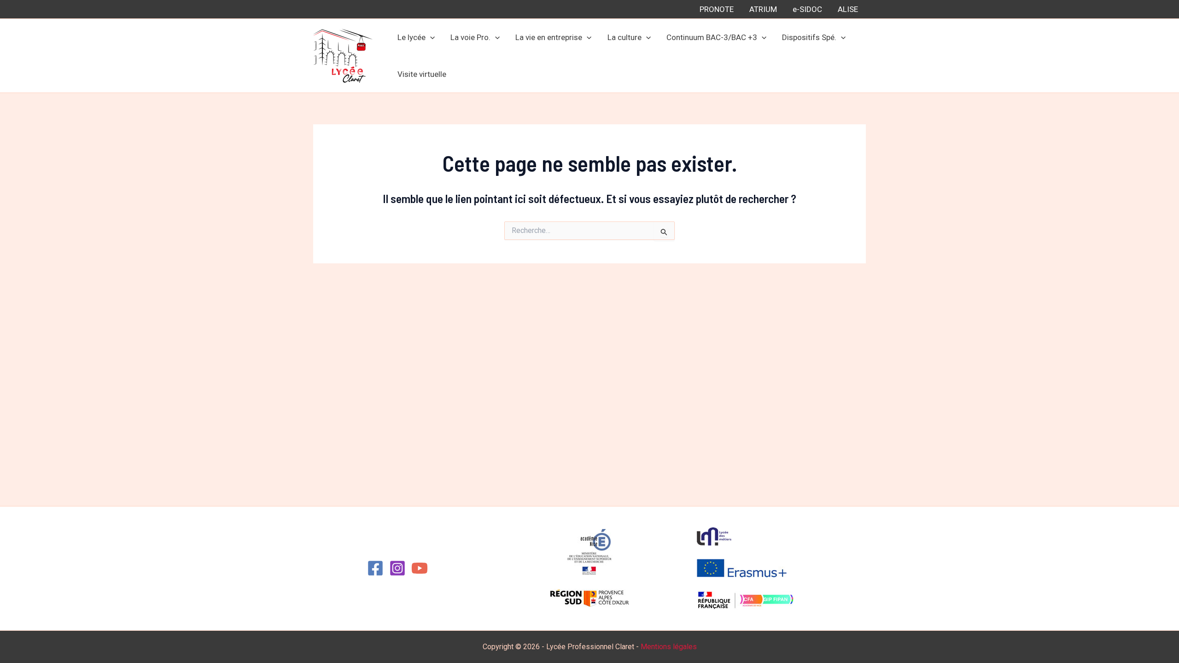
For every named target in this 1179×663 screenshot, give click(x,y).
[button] (430, 37)
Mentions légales (669, 646)
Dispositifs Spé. (809, 37)
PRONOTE (717, 9)
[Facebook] (375, 568)
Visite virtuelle (421, 74)
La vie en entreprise (548, 37)
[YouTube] (419, 568)
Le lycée (411, 37)
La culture (624, 37)
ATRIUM (763, 9)
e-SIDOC (807, 9)
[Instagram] (397, 568)
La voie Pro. (470, 37)
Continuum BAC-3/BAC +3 (711, 37)
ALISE (848, 9)
